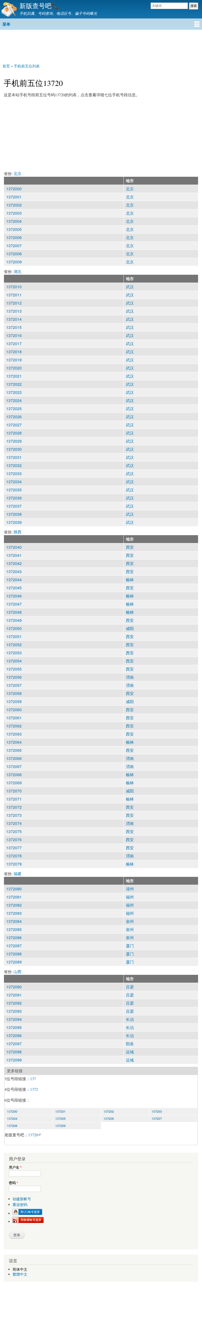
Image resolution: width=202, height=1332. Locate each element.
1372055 (14, 669)
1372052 (14, 644)
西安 (130, 547)
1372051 (14, 636)
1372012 (14, 303)
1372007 (14, 245)
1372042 (14, 563)
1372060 (14, 709)
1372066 (14, 758)
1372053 (14, 653)
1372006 (14, 237)
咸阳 (130, 628)
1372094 (14, 1019)
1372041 (14, 555)
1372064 (14, 742)
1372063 (14, 734)
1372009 (14, 262)
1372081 (14, 897)
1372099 (14, 1060)
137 (33, 1078)
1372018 (14, 351)
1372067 (14, 766)
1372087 (14, 945)
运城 (130, 1052)
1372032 (14, 465)
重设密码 (20, 1204)
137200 (12, 1111)
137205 (60, 1118)
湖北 (17, 271)
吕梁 (130, 987)
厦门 (130, 945)
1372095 (14, 1027)
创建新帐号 (22, 1199)
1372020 (14, 368)
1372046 (14, 596)
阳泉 (130, 1043)
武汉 (130, 286)
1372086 (14, 937)
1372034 (14, 481)
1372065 (14, 750)
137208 (12, 1125)
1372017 (14, 343)
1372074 (14, 823)
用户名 (15, 1167)
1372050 (14, 628)
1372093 (14, 1011)
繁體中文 (20, 1274)
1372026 (14, 416)
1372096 (14, 1035)
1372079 (14, 864)
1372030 (14, 449)
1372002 (14, 205)
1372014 (14, 319)
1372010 (14, 286)
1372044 (14, 579)
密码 (13, 1183)
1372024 (14, 400)
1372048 (14, 612)
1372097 (14, 1043)
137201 (60, 1111)
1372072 (14, 807)
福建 (17, 873)
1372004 (14, 221)
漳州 (130, 889)
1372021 (14, 376)
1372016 (14, 335)
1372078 (14, 856)
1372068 (14, 774)
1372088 (14, 954)
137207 (157, 1118)
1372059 (14, 701)
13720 (33, 1134)
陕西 (17, 532)
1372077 (14, 848)
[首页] (8, 9)
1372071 (14, 799)
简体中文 (20, 1269)
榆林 (130, 579)
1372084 (14, 921)
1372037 (14, 506)
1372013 (14, 311)
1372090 (14, 987)
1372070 (14, 791)
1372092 (14, 1003)
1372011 (14, 295)
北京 (17, 173)
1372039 (14, 522)
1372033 (14, 473)
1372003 (14, 213)
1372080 (14, 889)
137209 (60, 1125)
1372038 (14, 514)
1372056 (14, 677)
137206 (108, 1118)
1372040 (14, 547)
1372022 (14, 384)
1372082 (14, 905)
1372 (34, 1089)
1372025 (14, 408)
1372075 (14, 831)
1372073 (14, 815)
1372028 (14, 433)
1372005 (14, 229)
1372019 (14, 360)
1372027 (14, 425)
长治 (130, 1019)
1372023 (14, 392)
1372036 (14, 498)
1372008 (14, 254)
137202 (108, 1111)
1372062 (14, 726)
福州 (130, 897)
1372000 (14, 189)
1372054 (14, 661)
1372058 (14, 693)
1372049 (14, 620)
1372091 (14, 995)
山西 (17, 971)
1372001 (14, 197)
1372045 (14, 588)
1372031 (14, 457)
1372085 (14, 929)
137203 (157, 1111)
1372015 (14, 327)
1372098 (14, 1052)
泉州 (130, 921)
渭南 (130, 677)
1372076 (14, 839)
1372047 (14, 604)
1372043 (14, 571)
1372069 (14, 783)
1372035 (14, 490)
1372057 (14, 685)
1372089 (14, 962)
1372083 (14, 913)
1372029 (14, 441)
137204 (12, 1118)
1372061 (14, 718)
